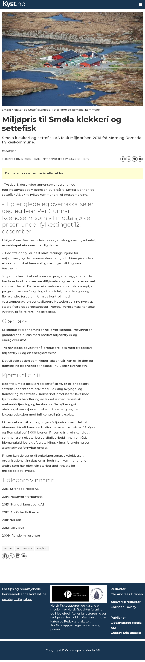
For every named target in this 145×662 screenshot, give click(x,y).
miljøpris (24, 548)
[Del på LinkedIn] (134, 159)
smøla (42, 548)
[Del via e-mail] (140, 159)
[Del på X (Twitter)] (128, 159)
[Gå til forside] (68, 4)
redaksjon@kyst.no (17, 599)
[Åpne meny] (140, 4)
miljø (8, 548)
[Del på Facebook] (123, 159)
